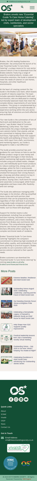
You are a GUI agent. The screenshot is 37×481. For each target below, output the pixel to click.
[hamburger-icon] (32, 7)
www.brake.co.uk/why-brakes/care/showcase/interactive (14, 263)
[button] (22, 7)
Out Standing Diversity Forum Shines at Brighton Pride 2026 (25, 303)
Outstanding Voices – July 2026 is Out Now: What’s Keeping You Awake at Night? (25, 348)
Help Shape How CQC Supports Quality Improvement (22, 327)
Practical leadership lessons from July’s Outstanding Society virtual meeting (24, 338)
